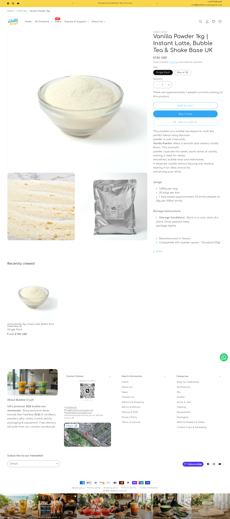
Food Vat (22, 11)
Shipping (173, 62)
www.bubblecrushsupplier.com (79, 413)
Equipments (183, 412)
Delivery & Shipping (133, 402)
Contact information (148, 488)
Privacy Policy (129, 417)
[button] (43, 22)
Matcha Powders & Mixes (191, 422)
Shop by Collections (188, 382)
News (125, 392)
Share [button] (159, 251)
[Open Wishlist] (213, 21)
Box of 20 (182, 72)
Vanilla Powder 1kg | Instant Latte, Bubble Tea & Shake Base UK (41, 11)
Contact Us (128, 397)
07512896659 (71, 407)
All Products (183, 387)
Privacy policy (93, 488)
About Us (127, 387)
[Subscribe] (57, 463)
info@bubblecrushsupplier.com (206, 5)
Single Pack (163, 72)
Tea (179, 392)
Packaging (182, 417)
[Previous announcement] (73, 3)
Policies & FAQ (130, 412)
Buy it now (185, 114)
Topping (181, 407)
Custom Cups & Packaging (192, 427)
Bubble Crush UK (119, 491)
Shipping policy (110, 488)
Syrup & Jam (184, 402)
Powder (181, 397)
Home (10, 11)
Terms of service (131, 422)
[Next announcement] (157, 3)
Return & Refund (131, 407)
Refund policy (78, 488)
